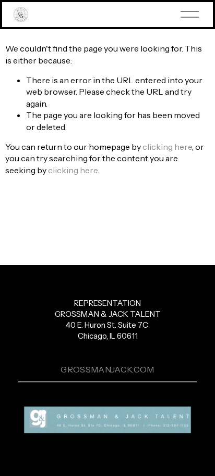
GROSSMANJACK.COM (107, 369)
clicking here (167, 146)
